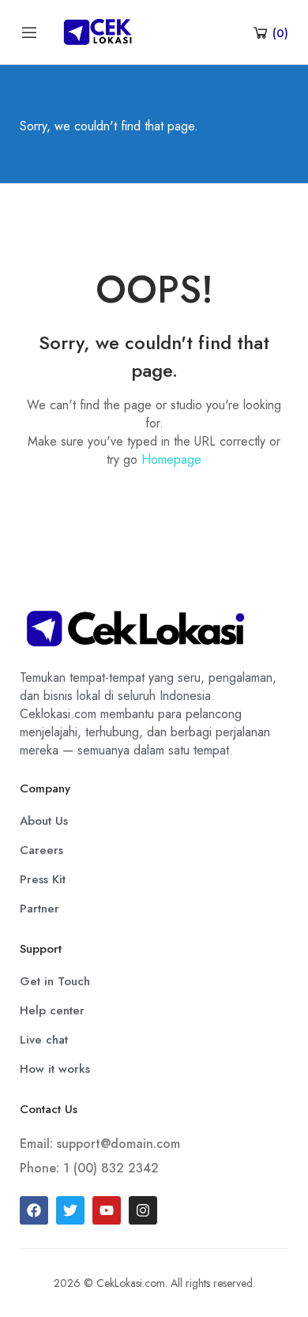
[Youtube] (106, 1210)
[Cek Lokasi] (97, 30)
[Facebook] (34, 1210)
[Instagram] (143, 1210)
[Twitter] (70, 1210)
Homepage (171, 459)
